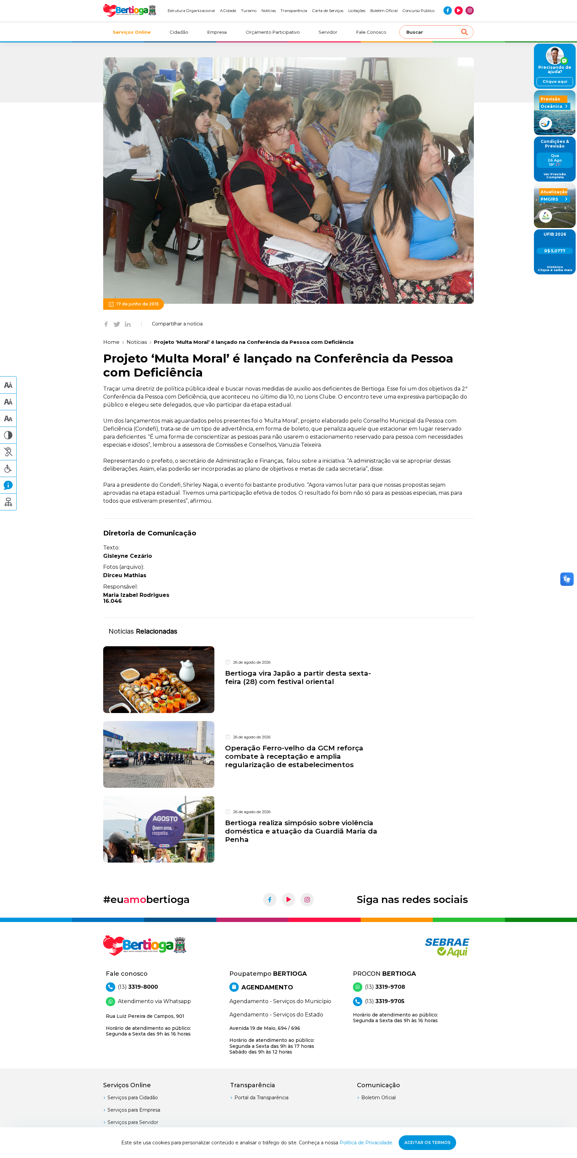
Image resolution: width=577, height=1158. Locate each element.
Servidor (328, 32)
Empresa (217, 32)
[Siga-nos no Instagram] (469, 10)
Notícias (268, 10)
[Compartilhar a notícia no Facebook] (106, 324)
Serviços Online (132, 32)
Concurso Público (418, 10)
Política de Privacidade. (366, 1143)
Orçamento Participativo (273, 32)
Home (111, 342)
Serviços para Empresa (134, 1110)
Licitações (356, 10)
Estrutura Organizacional (191, 10)
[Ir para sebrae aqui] (431, 947)
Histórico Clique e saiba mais (555, 268)
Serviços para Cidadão (133, 1098)
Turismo (249, 10)
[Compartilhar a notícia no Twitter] (117, 324)
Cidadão (179, 32)
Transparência (293, 10)
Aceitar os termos (427, 1142)
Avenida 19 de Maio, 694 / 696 (272, 1040)
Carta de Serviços (327, 10)
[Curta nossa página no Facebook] (447, 10)
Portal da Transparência (261, 1098)
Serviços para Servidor (133, 1122)
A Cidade (228, 10)
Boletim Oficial (384, 10)
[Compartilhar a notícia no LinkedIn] (128, 324)
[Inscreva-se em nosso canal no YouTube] (458, 10)
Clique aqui (555, 81)
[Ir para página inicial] (130, 10)
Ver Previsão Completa (555, 176)
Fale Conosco (371, 32)
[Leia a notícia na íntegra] (288, 679)
